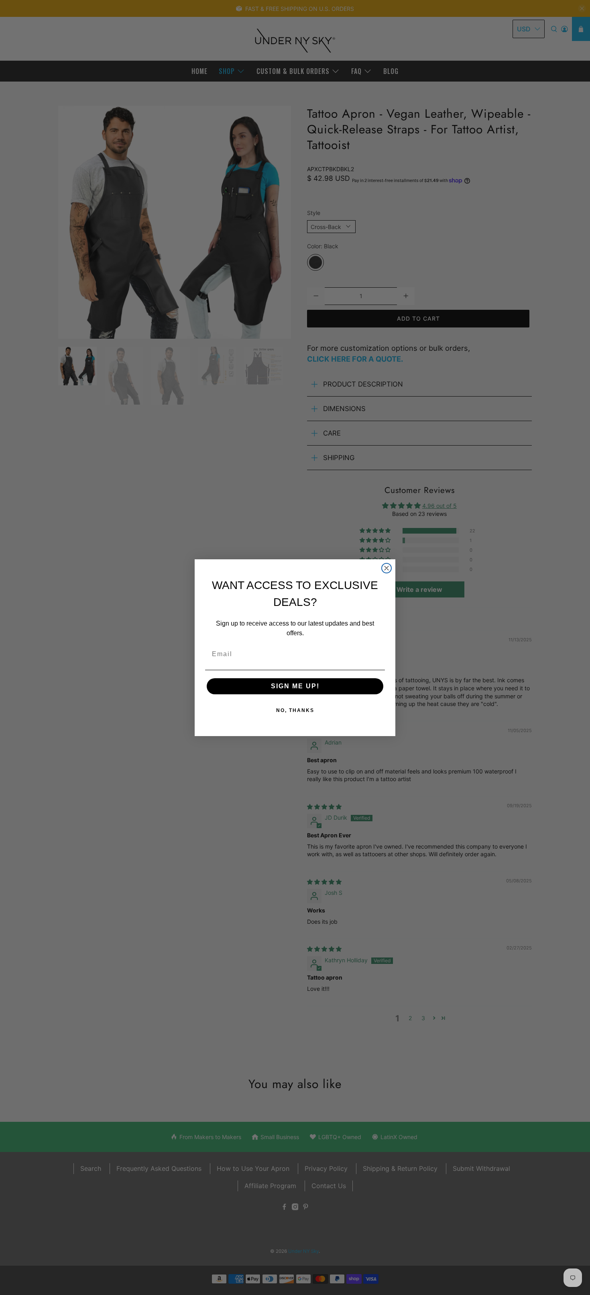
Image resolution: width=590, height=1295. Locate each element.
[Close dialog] (386, 568)
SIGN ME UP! (295, 686)
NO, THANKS (295, 710)
